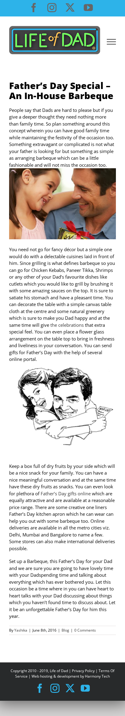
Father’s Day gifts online (66, 493)
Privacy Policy (83, 670)
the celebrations (67, 325)
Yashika (20, 630)
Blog (65, 630)
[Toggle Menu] (111, 42)
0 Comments (85, 630)
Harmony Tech (97, 676)
